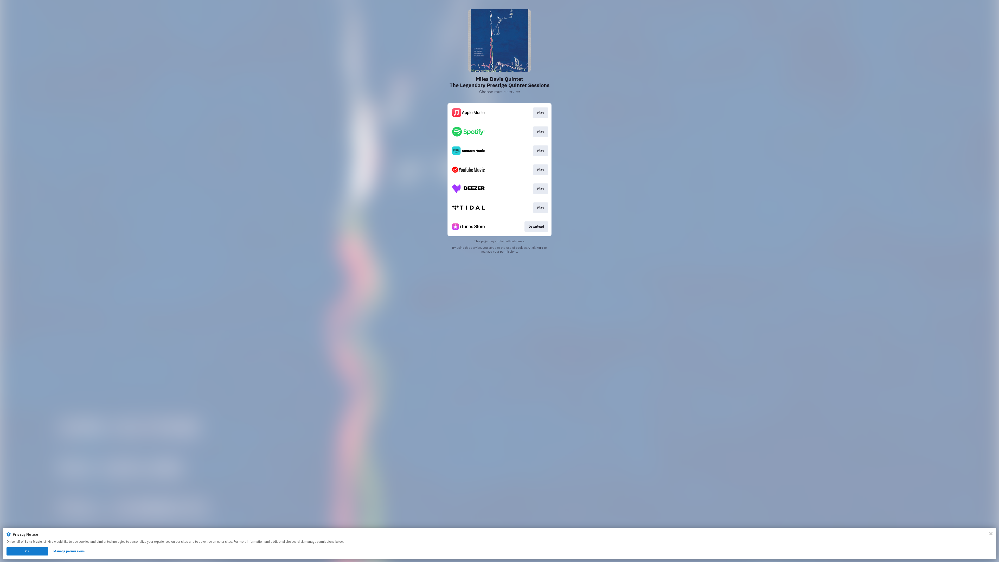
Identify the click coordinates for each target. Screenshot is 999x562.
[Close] (991, 533)
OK (27, 551)
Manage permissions (69, 551)
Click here (535, 248)
